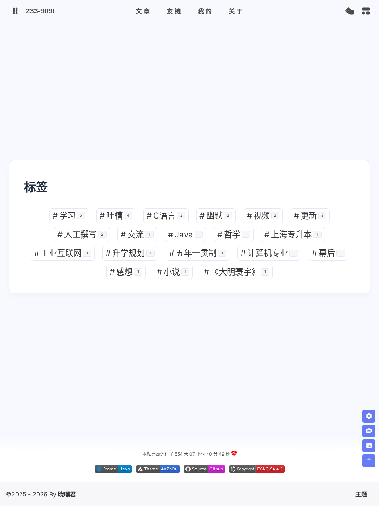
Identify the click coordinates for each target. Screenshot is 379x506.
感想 (124, 272)
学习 (68, 215)
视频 (262, 215)
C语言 (164, 215)
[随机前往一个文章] (349, 11)
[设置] (368, 416)
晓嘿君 (67, 494)
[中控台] (366, 11)
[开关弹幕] (368, 445)
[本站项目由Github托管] (204, 470)
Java (184, 234)
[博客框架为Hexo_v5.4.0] (113, 470)
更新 (309, 215)
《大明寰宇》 (235, 272)
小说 (172, 272)
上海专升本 (291, 234)
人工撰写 (80, 234)
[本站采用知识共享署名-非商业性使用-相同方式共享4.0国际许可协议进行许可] (257, 470)
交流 (135, 234)
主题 (361, 494)
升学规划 (128, 253)
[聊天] (368, 431)
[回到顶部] (368, 460)
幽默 (214, 215)
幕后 (327, 253)
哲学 (232, 234)
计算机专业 (268, 253)
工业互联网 (61, 253)
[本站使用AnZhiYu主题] (158, 470)
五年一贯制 (196, 253)
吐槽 (115, 215)
